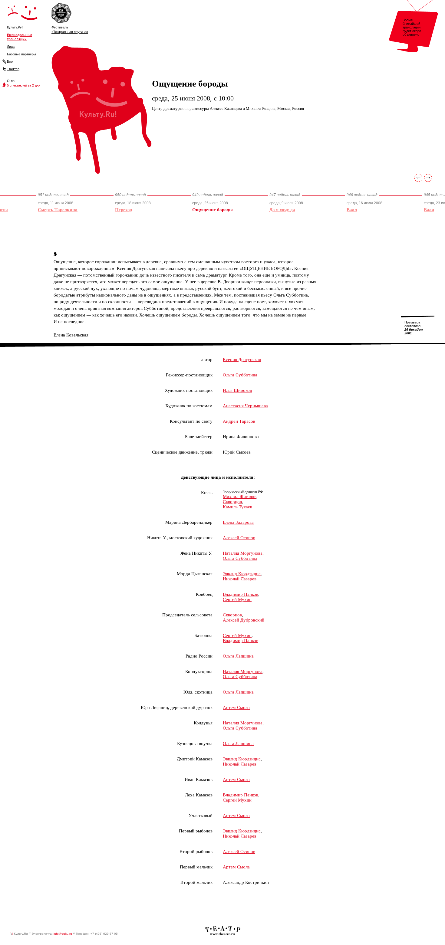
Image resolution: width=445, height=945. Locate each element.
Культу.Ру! (15, 27)
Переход (123, 209)
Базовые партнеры (21, 54)
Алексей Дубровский (243, 620)
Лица (11, 46)
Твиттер (13, 69)
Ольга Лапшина (238, 656)
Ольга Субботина (240, 374)
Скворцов (232, 501)
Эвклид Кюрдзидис (242, 573)
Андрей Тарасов (239, 421)
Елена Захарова (238, 522)
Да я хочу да (282, 209)
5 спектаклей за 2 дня (23, 85)
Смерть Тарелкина (57, 209)
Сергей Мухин (237, 599)
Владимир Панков (240, 594)
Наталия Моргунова (242, 553)
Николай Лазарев (239, 578)
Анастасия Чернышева (245, 405)
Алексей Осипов (239, 537)
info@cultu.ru (63, 933)
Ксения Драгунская (242, 359)
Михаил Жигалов (239, 496)
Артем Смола (236, 707)
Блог (10, 61)
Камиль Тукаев (237, 506)
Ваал (352, 209)
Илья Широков (237, 390)
